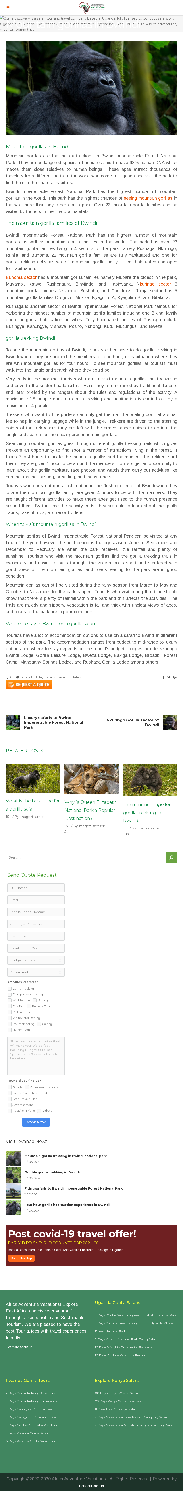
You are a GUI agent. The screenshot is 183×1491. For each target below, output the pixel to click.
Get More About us (19, 1347)
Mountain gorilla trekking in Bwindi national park (66, 1156)
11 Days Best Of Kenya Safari (115, 1409)
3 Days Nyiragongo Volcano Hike (31, 1417)
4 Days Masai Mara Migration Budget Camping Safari (134, 1425)
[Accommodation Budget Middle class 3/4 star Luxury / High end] (36, 972)
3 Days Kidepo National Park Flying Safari (125, 1339)
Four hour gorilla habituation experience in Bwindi (67, 1205)
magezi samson (33, 817)
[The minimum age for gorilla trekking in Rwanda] (150, 780)
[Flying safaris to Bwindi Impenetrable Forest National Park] (13, 1191)
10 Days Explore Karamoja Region (120, 1355)
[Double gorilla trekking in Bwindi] (13, 1175)
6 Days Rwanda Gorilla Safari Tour (30, 1441)
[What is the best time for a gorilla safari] (33, 778)
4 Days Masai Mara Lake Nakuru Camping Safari (131, 1417)
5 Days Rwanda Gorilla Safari (27, 1433)
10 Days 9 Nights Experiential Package (123, 1347)
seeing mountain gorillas (148, 198)
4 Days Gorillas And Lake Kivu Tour (31, 1425)
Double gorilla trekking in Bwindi (52, 1172)
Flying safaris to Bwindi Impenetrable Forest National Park (74, 1188)
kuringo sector (155, 284)
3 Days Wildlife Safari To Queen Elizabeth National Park (136, 1315)
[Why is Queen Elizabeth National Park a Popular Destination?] (91, 779)
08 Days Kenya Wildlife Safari (116, 1393)
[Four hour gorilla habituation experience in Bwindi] (13, 1207)
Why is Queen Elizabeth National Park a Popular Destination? (90, 810)
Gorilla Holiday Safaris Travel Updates (50, 677)
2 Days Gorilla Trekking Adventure (31, 1393)
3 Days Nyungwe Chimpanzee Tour (32, 1409)
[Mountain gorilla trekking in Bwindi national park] (13, 1158)
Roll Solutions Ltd (91, 1486)
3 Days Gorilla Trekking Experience (32, 1401)
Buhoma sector (21, 277)
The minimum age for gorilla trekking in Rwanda (147, 812)
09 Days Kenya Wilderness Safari (119, 1401)
